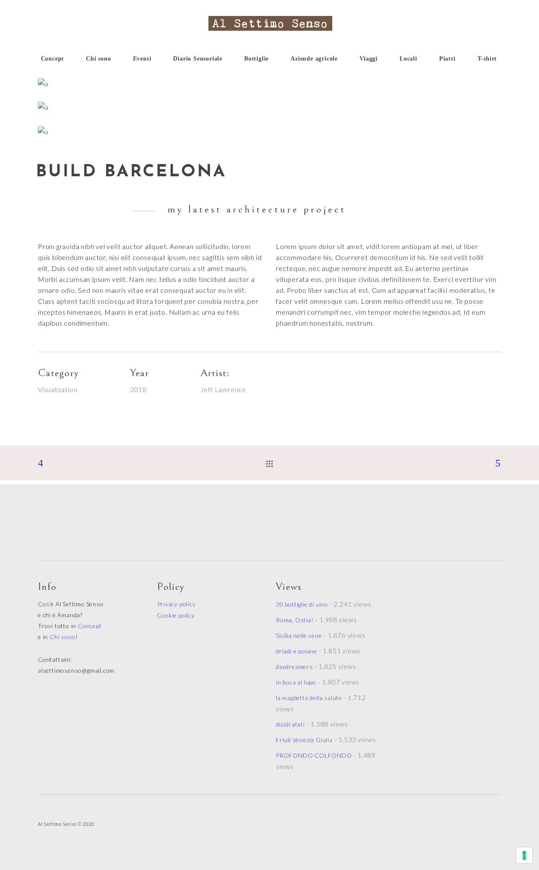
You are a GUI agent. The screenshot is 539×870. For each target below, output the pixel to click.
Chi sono (62, 636)
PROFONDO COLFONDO (314, 755)
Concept (90, 625)
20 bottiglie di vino (302, 604)
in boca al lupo (296, 682)
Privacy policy (176, 603)
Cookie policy (176, 615)
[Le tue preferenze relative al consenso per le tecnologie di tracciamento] (524, 855)
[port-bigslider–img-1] (269, 107)
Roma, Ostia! (295, 619)
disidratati (290, 724)
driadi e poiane (296, 651)
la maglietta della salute (309, 697)
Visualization (57, 389)
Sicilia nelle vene (299, 635)
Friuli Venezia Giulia (304, 739)
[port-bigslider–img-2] (269, 83)
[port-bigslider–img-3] (269, 131)
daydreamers (294, 666)
